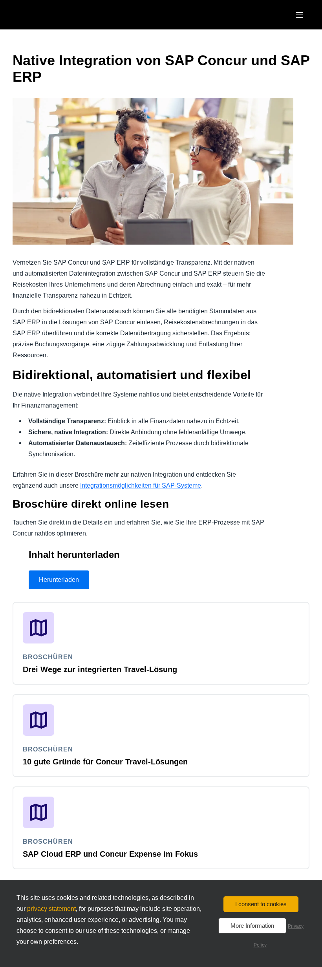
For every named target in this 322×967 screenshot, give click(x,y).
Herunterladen (59, 579)
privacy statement (51, 908)
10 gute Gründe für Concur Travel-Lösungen (105, 761)
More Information (252, 925)
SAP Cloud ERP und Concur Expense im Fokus (110, 854)
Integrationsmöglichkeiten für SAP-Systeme (140, 485)
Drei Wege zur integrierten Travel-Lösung (100, 669)
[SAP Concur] (49, 14)
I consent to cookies (261, 904)
